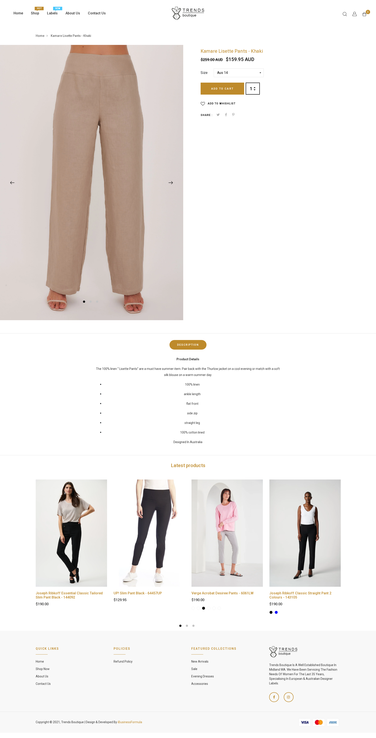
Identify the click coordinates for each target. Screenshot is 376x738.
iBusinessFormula (130, 722)
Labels (52, 12)
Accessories (199, 683)
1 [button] (84, 302)
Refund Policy (123, 661)
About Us (72, 13)
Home (18, 13)
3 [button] (97, 302)
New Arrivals (199, 661)
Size (204, 73)
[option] (91, 182)
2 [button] (91, 302)
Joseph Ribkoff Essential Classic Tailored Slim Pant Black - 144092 (69, 595)
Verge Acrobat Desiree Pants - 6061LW (222, 593)
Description (188, 344)
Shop (35, 12)
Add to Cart (222, 88)
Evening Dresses (202, 676)
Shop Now (43, 669)
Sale (194, 669)
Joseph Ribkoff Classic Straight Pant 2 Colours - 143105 (300, 595)
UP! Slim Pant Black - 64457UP (138, 593)
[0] (364, 14)
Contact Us (97, 13)
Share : (206, 115)
